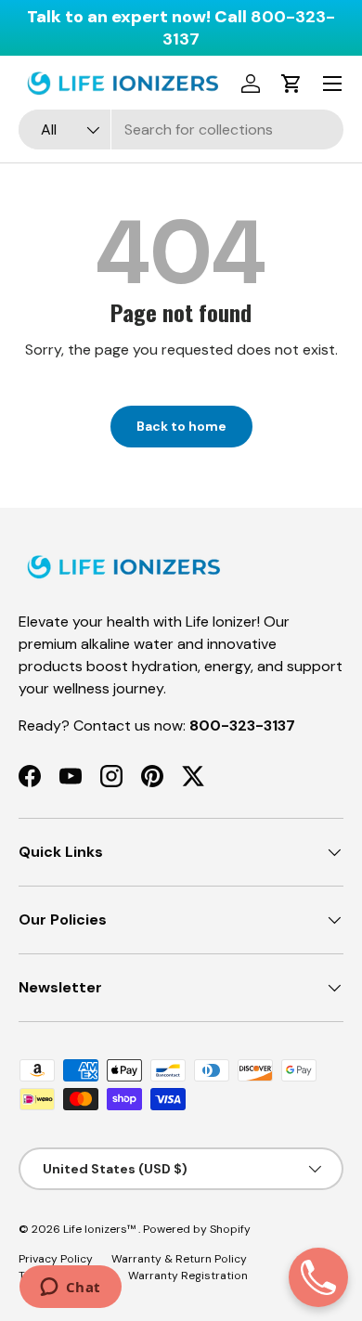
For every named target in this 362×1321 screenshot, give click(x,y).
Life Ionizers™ (100, 1229)
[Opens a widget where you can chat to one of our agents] (70, 1288)
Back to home (181, 426)
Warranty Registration (188, 1275)
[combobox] (181, 129)
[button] (291, 83)
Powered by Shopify (197, 1229)
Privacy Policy (56, 1258)
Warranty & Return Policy (179, 1258)
